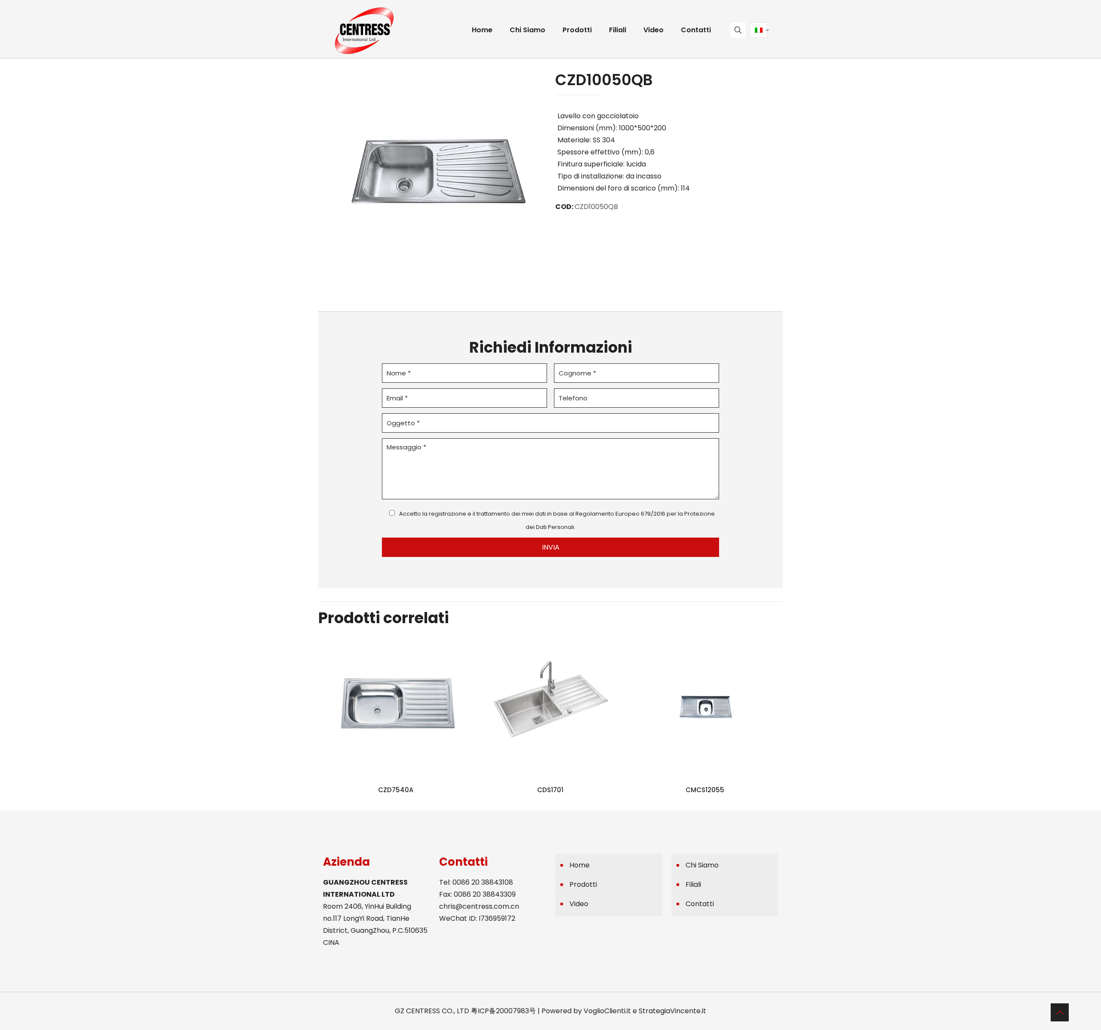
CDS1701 (550, 789)
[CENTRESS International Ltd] (364, 30)
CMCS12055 (705, 789)
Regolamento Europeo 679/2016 (620, 514)
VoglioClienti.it (607, 1011)
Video (578, 904)
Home (579, 865)
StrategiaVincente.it (672, 1011)
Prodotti (583, 884)
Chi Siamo (702, 865)
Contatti (700, 904)
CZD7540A (395, 789)
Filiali (693, 884)
